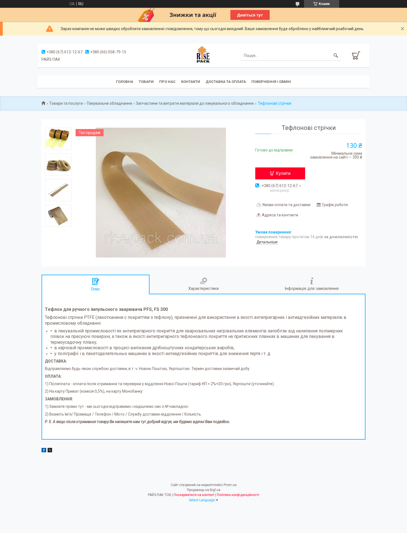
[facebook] (44, 451)
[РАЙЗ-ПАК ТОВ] (203, 55)
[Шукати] (335, 55)
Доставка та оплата (226, 82)
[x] (50, 451)
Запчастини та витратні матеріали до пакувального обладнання (195, 103)
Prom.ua (230, 485)
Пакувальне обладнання (109, 103)
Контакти (190, 82)
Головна (124, 82)
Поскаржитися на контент (194, 495)
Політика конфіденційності (238, 495)
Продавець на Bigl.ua (203, 490)
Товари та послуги (66, 103)
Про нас (167, 82)
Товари (146, 82)
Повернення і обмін (271, 82)
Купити (283, 173)
